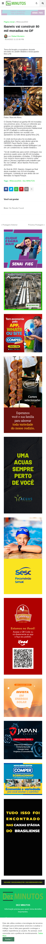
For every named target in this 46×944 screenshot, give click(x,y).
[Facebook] (6, 189)
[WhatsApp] (16, 189)
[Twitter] (11, 189)
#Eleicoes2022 (22, 22)
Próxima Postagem (35, 225)
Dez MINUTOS (29, 181)
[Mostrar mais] (31, 189)
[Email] (26, 189)
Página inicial (9, 22)
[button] (3, 3)
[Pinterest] (21, 189)
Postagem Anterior (10, 225)
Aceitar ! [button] (8, 939)
